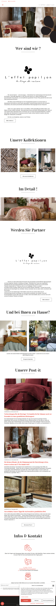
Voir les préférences (48, 600)
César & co (45, 169)
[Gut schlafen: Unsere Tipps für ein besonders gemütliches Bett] (28, 492)
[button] (53, 585)
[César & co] (46, 160)
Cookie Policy (32, 603)
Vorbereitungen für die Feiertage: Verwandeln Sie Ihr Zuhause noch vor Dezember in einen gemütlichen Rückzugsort (28, 415)
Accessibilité (12, 1)
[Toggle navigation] (3, 4)
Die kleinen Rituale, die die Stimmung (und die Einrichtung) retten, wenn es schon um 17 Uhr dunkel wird (26, 463)
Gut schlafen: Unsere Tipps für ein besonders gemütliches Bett (25, 511)
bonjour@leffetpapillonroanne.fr (28, 569)
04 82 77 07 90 (28, 567)
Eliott (5, 169)
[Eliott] (9, 160)
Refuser (37, 600)
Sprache (5, 1)
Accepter (26, 600)
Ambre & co (26, 169)
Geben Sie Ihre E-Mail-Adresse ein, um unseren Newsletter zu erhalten (28, 583)
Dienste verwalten (24, 596)
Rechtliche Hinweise (40, 603)
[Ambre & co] (28, 160)
